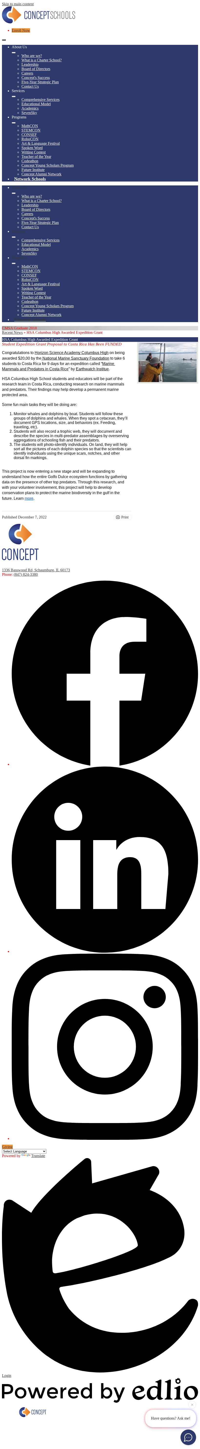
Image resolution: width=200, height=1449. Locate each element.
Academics (30, 108)
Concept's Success (35, 78)
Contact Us (30, 86)
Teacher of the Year (36, 156)
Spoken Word (32, 148)
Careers (27, 73)
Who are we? (31, 56)
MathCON (29, 126)
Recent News (12, 332)
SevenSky (29, 113)
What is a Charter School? (41, 60)
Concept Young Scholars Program (47, 165)
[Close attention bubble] (192, 1405)
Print (125, 517)
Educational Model (36, 104)
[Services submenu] (14, 96)
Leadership (30, 64)
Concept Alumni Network (41, 174)
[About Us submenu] (14, 52)
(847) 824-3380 (26, 574)
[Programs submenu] (14, 123)
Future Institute (33, 170)
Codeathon (29, 161)
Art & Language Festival (40, 143)
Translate (38, 1156)
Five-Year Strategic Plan (40, 82)
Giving (7, 1147)
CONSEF (29, 135)
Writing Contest (33, 152)
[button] (14, 193)
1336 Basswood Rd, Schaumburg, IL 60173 (36, 570)
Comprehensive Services (40, 99)
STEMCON (30, 130)
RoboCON (30, 139)
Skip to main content (18, 4)
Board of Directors (35, 69)
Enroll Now (21, 30)
